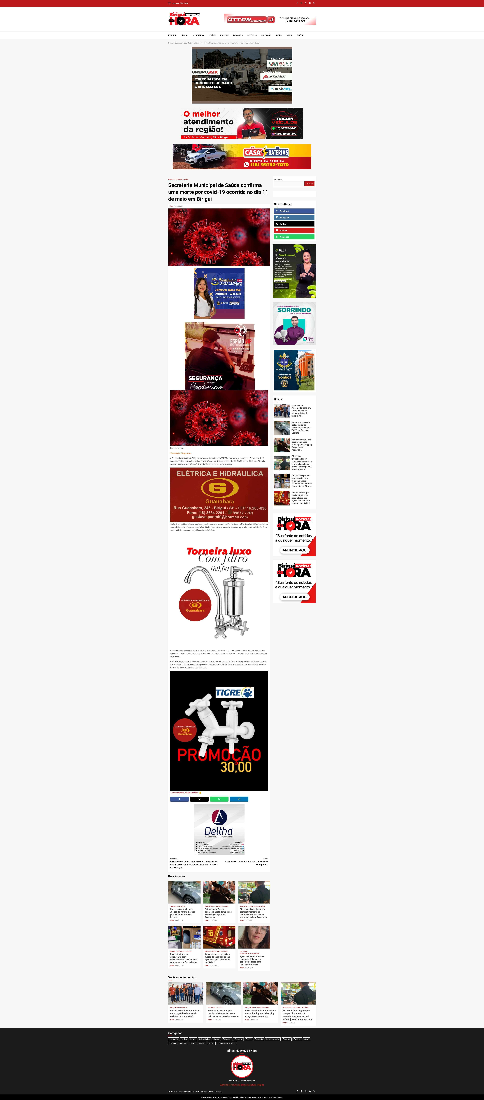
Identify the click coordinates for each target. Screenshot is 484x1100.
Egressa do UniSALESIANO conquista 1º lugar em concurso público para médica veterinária (254, 937)
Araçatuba (198, 35)
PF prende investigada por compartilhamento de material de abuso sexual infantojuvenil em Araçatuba (254, 892)
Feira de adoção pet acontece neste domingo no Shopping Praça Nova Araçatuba (219, 892)
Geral (290, 35)
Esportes (252, 35)
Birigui (185, 35)
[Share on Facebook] (179, 799)
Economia (238, 35)
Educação (266, 35)
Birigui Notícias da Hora (240, 1097)
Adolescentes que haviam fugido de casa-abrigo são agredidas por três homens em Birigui (219, 937)
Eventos (183, 1007)
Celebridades (204, 1039)
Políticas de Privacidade (188, 1091)
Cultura (216, 1039)
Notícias (224, 951)
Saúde (300, 35)
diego (172, 206)
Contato (218, 1091)
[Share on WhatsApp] (219, 799)
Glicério (173, 1043)
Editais (248, 1039)
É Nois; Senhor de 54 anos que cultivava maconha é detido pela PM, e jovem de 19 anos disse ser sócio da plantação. (193, 863)
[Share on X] (199, 799)
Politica (224, 35)
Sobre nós (172, 1091)
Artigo (279, 35)
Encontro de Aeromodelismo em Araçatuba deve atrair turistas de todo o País (282, 411)
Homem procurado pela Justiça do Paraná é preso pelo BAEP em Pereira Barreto (184, 892)
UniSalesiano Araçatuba (249, 953)
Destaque (172, 35)
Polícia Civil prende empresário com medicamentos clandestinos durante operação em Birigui (184, 937)
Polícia (212, 35)
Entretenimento (272, 1039)
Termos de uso (207, 1091)
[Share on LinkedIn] (239, 799)
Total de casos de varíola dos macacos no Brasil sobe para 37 (246, 861)
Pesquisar (278, 179)
